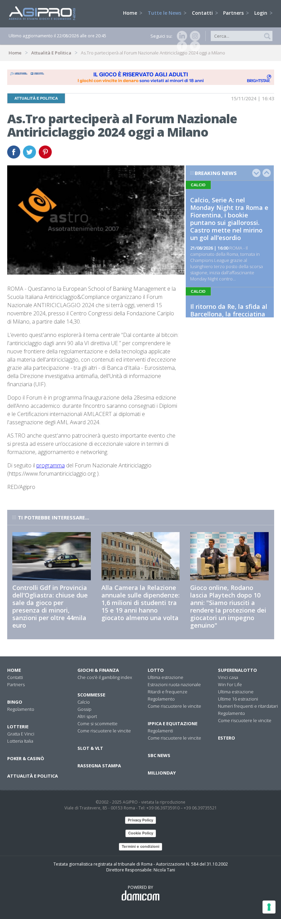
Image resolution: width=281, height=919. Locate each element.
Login (261, 13)
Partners (234, 13)
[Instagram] (193, 36)
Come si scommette (97, 723)
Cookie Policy (140, 833)
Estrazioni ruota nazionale (174, 684)
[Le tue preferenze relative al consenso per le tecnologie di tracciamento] (269, 907)
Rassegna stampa (99, 766)
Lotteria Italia (20, 741)
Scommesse (91, 695)
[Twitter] (193, 46)
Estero (226, 738)
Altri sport (87, 716)
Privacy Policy (140, 820)
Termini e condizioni (140, 846)
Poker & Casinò (25, 758)
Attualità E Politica (51, 53)
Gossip (84, 709)
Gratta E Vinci (20, 734)
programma (50, 465)
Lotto (156, 670)
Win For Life (230, 684)
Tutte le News (165, 13)
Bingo (14, 702)
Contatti (203, 13)
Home (130, 13)
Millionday (162, 773)
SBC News (159, 755)
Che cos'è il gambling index (104, 677)
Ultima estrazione (165, 677)
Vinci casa (228, 677)
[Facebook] (180, 46)
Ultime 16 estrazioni (238, 699)
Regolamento (20, 709)
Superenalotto (237, 670)
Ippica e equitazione (172, 723)
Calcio (83, 702)
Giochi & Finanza (98, 670)
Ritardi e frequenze (167, 692)
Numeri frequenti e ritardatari (248, 706)
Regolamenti (160, 731)
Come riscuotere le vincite (104, 731)
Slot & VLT (90, 748)
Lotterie (17, 726)
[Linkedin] (180, 36)
